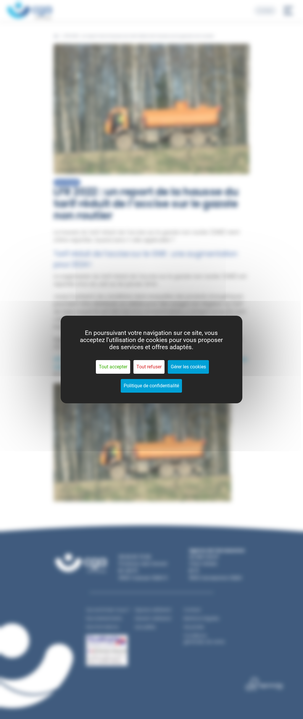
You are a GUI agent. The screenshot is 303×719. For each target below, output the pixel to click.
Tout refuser (149, 367)
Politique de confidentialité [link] (151, 385)
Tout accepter (113, 367)
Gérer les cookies (188, 367)
